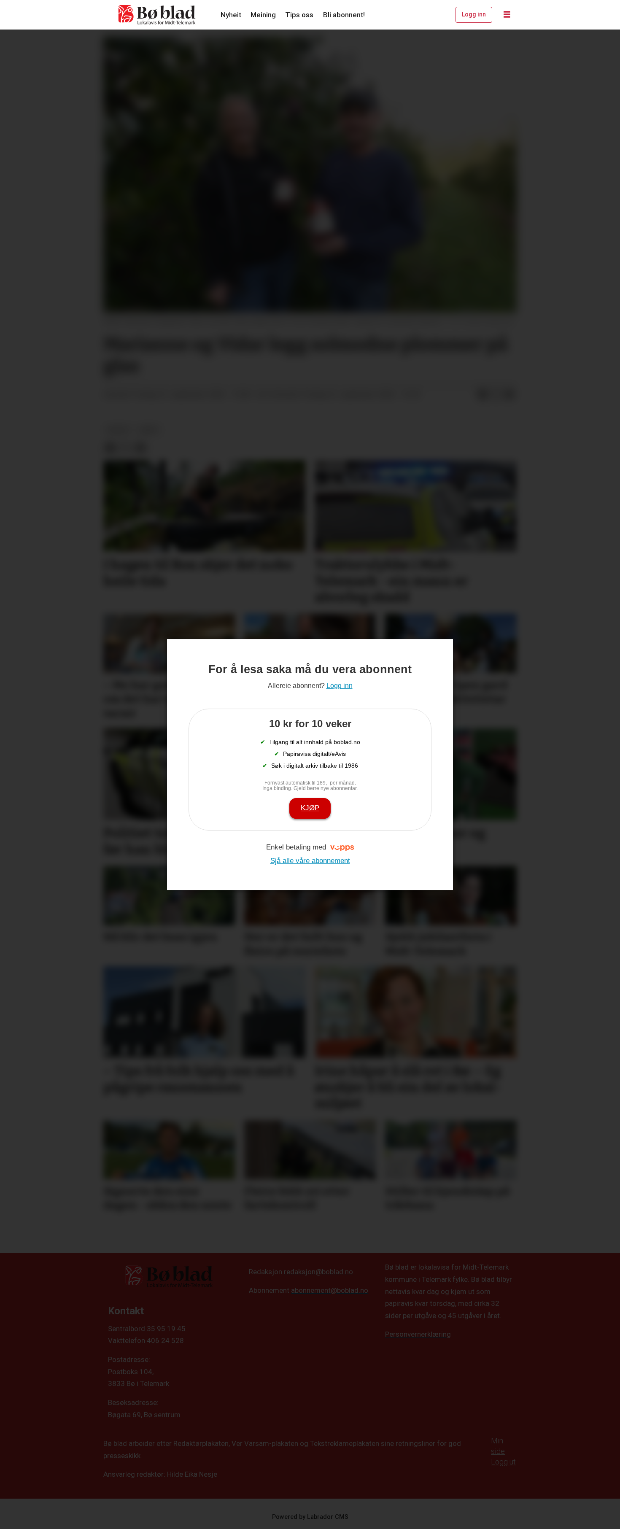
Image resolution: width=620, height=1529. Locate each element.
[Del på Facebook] (482, 394)
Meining (263, 15)
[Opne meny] (507, 14)
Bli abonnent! (344, 15)
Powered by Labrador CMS (310, 1517)
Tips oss (299, 15)
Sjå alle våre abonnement (310, 861)
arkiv (149, 429)
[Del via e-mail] (509, 394)
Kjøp (310, 808)
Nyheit (231, 15)
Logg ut (503, 1461)
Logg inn (474, 14)
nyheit (118, 429)
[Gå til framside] (157, 14)
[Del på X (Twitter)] (496, 394)
